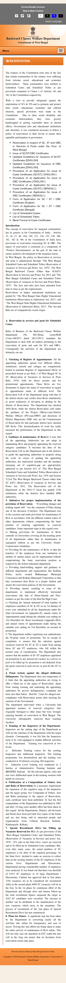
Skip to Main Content (33, 11)
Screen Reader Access (33, 7)
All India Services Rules (20, 952)
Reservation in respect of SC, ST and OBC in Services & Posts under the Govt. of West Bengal (37, 146)
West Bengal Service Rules (44, 952)
